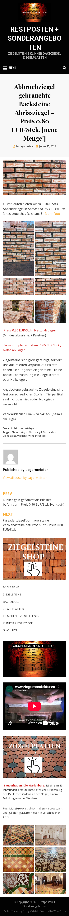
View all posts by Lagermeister (25, 478)
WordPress (59, 911)
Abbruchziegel (19, 432)
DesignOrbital (30, 911)
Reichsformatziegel (24, 428)
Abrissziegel (35, 432)
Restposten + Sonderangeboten (34, 38)
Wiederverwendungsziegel (31, 435)
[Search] (63, 68)
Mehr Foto (52, 214)
